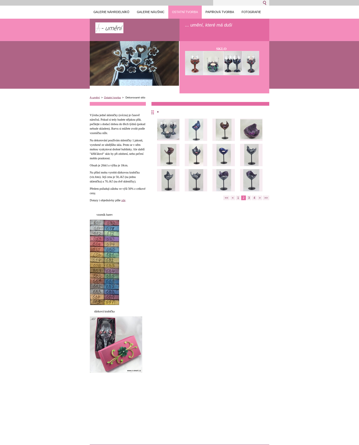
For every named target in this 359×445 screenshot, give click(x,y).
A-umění (95, 97)
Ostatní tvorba (112, 97)
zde (123, 200)
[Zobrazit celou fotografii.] (168, 130)
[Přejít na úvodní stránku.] (109, 31)
